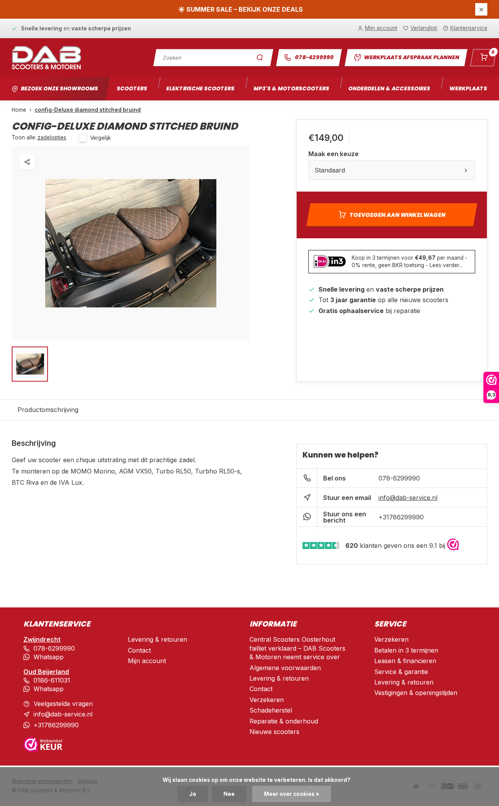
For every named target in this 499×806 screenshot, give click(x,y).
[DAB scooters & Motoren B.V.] (46, 57)
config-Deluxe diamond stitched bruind (88, 110)
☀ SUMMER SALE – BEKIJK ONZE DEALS (240, 9)
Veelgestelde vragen (63, 703)
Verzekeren (267, 700)
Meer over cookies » (291, 794)
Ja (192, 794)
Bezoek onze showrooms (59, 88)
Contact (139, 650)
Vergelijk (100, 138)
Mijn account (147, 661)
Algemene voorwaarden (285, 668)
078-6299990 (314, 57)
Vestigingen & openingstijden (415, 693)
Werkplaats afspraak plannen (411, 57)
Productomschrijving (48, 410)
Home (19, 110)
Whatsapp (49, 657)
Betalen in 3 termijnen (406, 650)
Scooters (132, 88)
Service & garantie (401, 672)
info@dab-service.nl (408, 498)
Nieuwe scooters (274, 732)
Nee (229, 794)
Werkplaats (468, 88)
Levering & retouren (157, 639)
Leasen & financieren (405, 661)
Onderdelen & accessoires (389, 88)
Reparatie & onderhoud (284, 721)
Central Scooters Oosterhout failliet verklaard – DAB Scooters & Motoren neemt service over (297, 648)
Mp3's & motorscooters (291, 88)
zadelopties (51, 137)
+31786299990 (401, 517)
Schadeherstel (271, 710)
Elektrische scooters (200, 88)
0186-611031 (52, 680)
